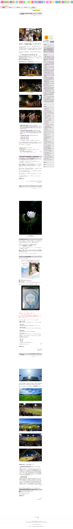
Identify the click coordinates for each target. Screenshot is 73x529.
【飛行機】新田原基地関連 (47, 127)
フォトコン (46, 122)
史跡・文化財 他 (46, 134)
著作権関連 (46, 121)
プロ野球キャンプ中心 (33, 7)
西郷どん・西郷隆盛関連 (48, 148)
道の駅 (45, 135)
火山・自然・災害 (47, 116)
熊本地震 (46, 117)
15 (51, 49)
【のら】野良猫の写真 (47, 146)
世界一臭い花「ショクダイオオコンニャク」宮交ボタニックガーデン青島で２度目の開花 (49, 67)
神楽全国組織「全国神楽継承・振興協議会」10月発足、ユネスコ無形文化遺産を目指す (31, 13)
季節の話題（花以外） (47, 110)
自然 (44, 139)
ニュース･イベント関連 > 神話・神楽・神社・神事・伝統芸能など (34, 181)
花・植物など (46, 108)
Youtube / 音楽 (46, 152)
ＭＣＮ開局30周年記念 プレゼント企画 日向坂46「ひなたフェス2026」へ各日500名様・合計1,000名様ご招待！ (49, 70)
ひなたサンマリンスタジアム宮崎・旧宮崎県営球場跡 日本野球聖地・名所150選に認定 (31, 354)
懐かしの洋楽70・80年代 (48, 153)
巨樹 (45, 109)
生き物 (45, 140)
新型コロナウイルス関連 (48, 118)
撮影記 (45, 123)
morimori (34, 15)
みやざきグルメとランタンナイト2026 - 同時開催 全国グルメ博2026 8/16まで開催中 (49, 75)
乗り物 (45, 128)
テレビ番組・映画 (46, 147)
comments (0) (39, 182)
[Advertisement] (30, 22)
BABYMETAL (46, 154)
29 (51, 51)
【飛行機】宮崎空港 (46, 126)
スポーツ (41, 498)
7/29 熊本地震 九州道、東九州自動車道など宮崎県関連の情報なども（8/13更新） (49, 64)
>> (37, 517)
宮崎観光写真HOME (3, 7)
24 (44, 51)
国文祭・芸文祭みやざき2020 (47, 157)
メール (39, 521)
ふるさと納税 (46, 158)
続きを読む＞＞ (21, 178)
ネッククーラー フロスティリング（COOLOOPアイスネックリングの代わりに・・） (31, 186)
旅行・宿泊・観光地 (46, 141)
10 (44, 49)
